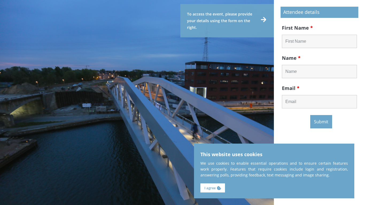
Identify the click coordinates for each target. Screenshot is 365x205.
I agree (210, 188)
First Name (297, 28)
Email (291, 88)
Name (291, 58)
